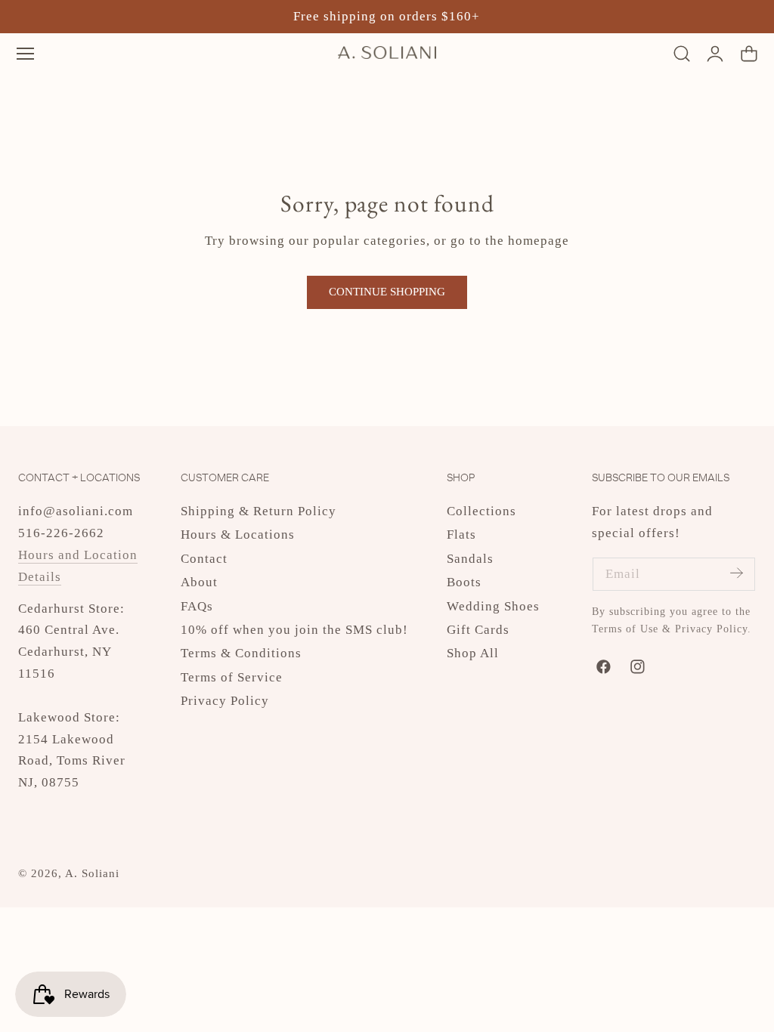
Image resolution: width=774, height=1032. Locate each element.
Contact (204, 559)
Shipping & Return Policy (258, 511)
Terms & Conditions (241, 654)
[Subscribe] (736, 573)
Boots (464, 583)
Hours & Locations (238, 535)
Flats (461, 535)
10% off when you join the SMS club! (294, 630)
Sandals (470, 559)
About (199, 583)
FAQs (197, 606)
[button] (25, 53)
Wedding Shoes (493, 606)
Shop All (473, 654)
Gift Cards (478, 630)
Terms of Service (232, 677)
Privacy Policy (225, 701)
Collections (481, 511)
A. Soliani (92, 873)
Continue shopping (387, 292)
